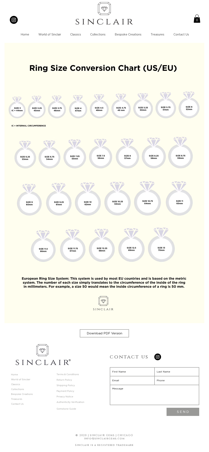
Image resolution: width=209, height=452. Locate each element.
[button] (196, 18)
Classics (15, 384)
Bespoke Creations (22, 394)
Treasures (16, 399)
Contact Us (17, 404)
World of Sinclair (20, 379)
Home (14, 375)
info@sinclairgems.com (104, 438)
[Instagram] (14, 20)
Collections (17, 389)
